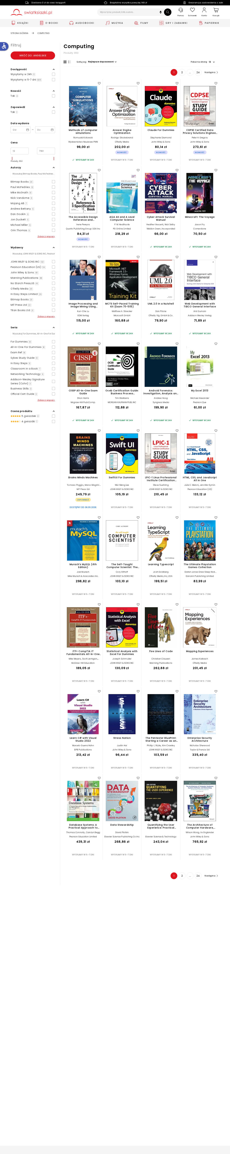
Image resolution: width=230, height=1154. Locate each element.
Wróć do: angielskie (32, 55)
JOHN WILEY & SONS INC (122, 489)
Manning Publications (161, 663)
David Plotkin (122, 832)
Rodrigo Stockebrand (122, 137)
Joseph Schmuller (121, 658)
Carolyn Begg (93, 832)
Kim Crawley (168, 745)
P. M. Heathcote (122, 224)
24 (198, 72)
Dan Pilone (161, 311)
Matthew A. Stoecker (122, 311)
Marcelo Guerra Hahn (83, 745)
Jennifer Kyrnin (207, 485)
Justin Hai (122, 745)
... (190, 72)
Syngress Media (161, 402)
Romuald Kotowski (83, 137)
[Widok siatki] (65, 62)
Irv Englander (207, 832)
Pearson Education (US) (200, 489)
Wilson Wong (192, 832)
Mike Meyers (75, 658)
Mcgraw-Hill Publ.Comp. (83, 402)
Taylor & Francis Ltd (200, 749)
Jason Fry (200, 224)
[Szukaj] (167, 12)
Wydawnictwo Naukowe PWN (83, 141)
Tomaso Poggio (75, 485)
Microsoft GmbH (122, 315)
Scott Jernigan (89, 658)
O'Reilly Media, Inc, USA (160, 576)
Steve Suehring (161, 485)
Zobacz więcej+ (46, 236)
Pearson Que (199, 402)
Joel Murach (83, 571)
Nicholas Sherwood (200, 745)
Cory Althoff (122, 571)
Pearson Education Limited (83, 836)
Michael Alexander (199, 398)
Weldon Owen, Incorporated (161, 228)
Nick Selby (170, 224)
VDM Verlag (83, 315)
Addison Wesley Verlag (199, 315)
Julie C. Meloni (191, 485)
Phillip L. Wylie (154, 745)
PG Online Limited (122, 228)
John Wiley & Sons (160, 141)
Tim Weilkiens (122, 398)
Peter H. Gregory (200, 137)
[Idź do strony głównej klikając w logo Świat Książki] (31, 12)
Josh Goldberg (161, 571)
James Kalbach (200, 658)
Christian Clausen (161, 658)
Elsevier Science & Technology (160, 836)
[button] (160, 12)
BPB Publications (83, 749)
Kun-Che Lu (83, 311)
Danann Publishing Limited (200, 576)
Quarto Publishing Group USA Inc (83, 228)
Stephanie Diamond (160, 137)
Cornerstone (199, 228)
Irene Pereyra (83, 224)
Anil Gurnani (199, 311)
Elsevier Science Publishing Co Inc (122, 836)
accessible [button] (4, 46)
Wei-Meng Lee (122, 485)
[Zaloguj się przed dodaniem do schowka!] (99, 83)
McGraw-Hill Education (83, 663)
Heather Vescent (154, 224)
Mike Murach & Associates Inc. (83, 576)
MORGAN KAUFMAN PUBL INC (122, 402)
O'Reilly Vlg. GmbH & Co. (161, 315)
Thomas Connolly (75, 832)
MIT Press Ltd (83, 489)
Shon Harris (83, 398)
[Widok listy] (69, 62)
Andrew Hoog (161, 398)
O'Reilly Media (122, 141)
